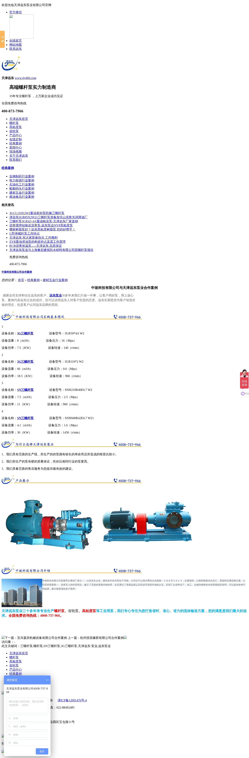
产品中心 (15, 135)
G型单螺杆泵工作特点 (24, 233)
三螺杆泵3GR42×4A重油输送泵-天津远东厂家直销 (43, 221)
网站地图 (15, 44)
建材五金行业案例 (21, 192)
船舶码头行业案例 (21, 188)
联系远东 (15, 48)
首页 (21, 280)
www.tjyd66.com (25, 78)
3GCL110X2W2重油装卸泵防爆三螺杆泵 (36, 213)
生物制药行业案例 (21, 176)
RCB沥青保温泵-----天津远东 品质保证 (35, 245)
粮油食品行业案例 (21, 196)
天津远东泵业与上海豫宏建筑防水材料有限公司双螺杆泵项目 (51, 249)
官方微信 (15, 12)
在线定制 (15, 139)
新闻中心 (15, 147)
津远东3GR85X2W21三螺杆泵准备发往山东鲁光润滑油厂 (48, 217)
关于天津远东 (18, 155)
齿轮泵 (14, 131)
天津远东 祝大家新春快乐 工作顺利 (33, 237)
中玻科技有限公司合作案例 (17, 271)
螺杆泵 (14, 123)
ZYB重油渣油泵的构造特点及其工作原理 (37, 241)
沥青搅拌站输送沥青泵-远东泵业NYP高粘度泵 (41, 225)
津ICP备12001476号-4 (72, 700)
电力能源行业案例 (21, 180)
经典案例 (15, 143)
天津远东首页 (18, 118)
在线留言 (15, 40)
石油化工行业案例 (21, 184)
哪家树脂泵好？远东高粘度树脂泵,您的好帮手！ (42, 229)
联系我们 (15, 159)
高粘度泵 (15, 127)
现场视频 (15, 151)
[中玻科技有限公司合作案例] (3, 637)
